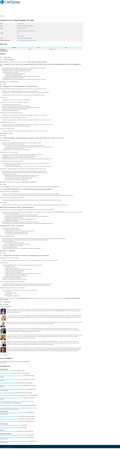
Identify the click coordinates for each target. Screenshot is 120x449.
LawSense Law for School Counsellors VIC (8, 416)
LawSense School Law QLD (5, 373)
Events (4, 9)
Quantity (50, 49)
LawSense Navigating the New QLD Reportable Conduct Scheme (13, 389)
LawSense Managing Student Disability (7, 382)
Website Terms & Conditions (7, 447)
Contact (4, 13)
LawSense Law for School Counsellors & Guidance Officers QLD (13, 412)
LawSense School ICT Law (5, 370)
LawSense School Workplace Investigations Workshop (10, 397)
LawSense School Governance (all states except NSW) (10, 427)
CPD (3, 12)
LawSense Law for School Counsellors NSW (8, 421)
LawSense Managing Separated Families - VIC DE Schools (11, 385)
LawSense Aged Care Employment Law (8, 431)
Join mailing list (3, 362)
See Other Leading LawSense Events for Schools (26, 40)
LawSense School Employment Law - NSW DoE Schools (11, 379)
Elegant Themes (6, 445)
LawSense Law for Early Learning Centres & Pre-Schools (11, 375)
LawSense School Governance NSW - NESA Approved (11, 425)
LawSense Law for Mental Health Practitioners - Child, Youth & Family (14, 441)
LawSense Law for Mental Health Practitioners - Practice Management (13, 437)
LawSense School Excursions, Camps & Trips (9, 405)
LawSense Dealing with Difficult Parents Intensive (10, 395)
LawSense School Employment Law (7, 392)
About (4, 7)
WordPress (15, 445)
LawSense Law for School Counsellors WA (8, 418)
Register (4, 10)
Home (3, 6)
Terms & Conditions (4, 354)
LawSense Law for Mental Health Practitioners (9, 435)
